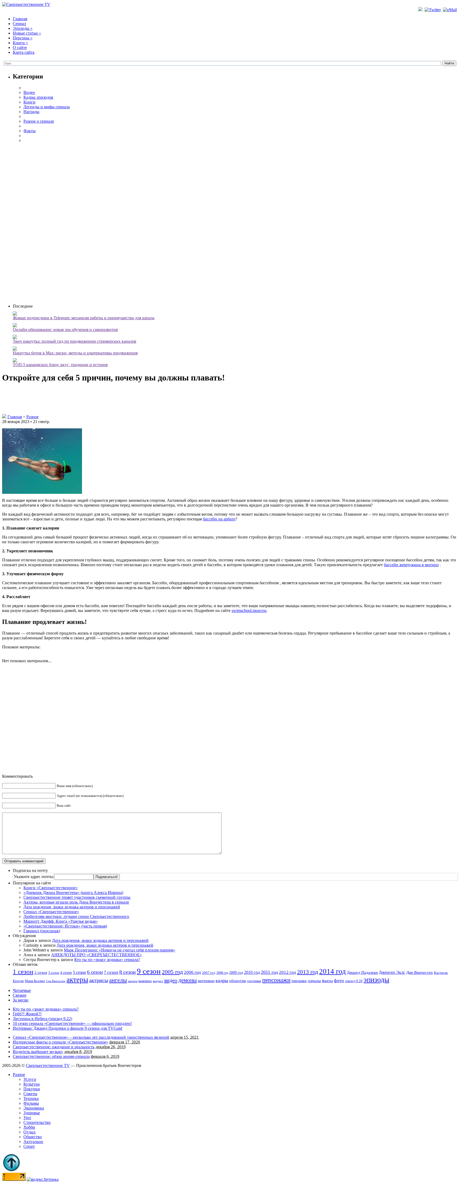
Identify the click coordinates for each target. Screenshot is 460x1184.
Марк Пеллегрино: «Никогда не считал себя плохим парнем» (119, 950)
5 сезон (79, 972)
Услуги (29, 1079)
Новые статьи (27, 33)
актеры (77, 980)
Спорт (29, 1146)
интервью (206, 981)
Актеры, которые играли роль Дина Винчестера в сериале (76, 902)
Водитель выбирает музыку (38, 1051)
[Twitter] (433, 9)
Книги (20, 42)
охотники (254, 981)
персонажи (276, 979)
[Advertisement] (235, 223)
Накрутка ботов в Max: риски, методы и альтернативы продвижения (75, 353)
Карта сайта (23, 52)
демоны (187, 980)
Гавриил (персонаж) (41, 931)
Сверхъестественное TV (48, 1065)
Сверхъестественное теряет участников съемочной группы (76, 897)
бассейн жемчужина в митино (411, 564)
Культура (31, 1084)
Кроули (18, 981)
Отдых (29, 1132)
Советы (30, 1093)
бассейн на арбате (219, 519)
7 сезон (111, 972)
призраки (299, 981)
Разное (32, 417)
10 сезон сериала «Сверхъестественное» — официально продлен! (72, 1023)
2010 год (252, 972)
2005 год (172, 971)
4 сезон (66, 972)
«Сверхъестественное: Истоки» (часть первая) (65, 926)
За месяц (20, 1000)
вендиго (158, 981)
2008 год (222, 973)
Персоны (22, 38)
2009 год (236, 973)
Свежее (19, 995)
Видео (29, 92)
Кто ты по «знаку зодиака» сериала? (107, 959)
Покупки (31, 1089)
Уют (27, 1117)
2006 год (192, 972)
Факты (29, 131)
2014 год (332, 971)
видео (170, 980)
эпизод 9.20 (354, 981)
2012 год (287, 972)
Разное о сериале (38, 121)
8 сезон (127, 972)
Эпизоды (22, 28)
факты (327, 980)
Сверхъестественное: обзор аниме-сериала (51, 1056)
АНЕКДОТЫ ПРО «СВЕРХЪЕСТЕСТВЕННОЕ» (96, 955)
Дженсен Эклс (392, 972)
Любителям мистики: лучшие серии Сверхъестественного (76, 916)
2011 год (269, 972)
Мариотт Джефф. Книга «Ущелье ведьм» (60, 921)
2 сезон (40, 972)
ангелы (118, 980)
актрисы (98, 980)
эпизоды (376, 980)
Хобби (29, 1127)
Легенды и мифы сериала (46, 107)
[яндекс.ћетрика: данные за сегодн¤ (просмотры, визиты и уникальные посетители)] (43, 1179)
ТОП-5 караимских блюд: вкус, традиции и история (60, 364)
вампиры (145, 981)
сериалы (314, 981)
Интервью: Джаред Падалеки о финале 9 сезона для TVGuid (67, 1028)
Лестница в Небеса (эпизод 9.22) (42, 1018)
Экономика (33, 1108)
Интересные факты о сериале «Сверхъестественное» (60, 1042)
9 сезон (149, 971)
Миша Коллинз (35, 981)
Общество (32, 1137)
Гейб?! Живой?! (27, 1014)
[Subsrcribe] (421, 9)
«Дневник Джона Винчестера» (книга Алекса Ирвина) (73, 892)
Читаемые (22, 990)
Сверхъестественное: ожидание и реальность (54, 1047)
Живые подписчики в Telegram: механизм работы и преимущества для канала (83, 318)
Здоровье (31, 1113)
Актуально (33, 1141)
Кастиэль (441, 973)
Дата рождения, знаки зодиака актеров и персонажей (71, 907)
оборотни (237, 981)
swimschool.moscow (249, 610)
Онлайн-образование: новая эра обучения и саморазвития (65, 329)
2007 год (208, 973)
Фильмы (31, 1103)
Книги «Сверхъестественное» (50, 887)
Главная (20, 18)
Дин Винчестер (419, 972)
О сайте (20, 47)
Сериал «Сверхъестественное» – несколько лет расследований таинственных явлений (91, 1037)
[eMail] (450, 9)
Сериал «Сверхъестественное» (51, 911)
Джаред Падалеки (362, 972)
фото (339, 980)
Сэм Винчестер (55, 981)
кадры (222, 980)
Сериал (19, 23)
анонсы (132, 981)
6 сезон (95, 972)
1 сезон (23, 971)
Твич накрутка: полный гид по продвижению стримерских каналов (74, 341)
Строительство (37, 1122)
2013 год (307, 972)
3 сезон (53, 973)
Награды (31, 111)
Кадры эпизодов (38, 97)
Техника (31, 1098)
